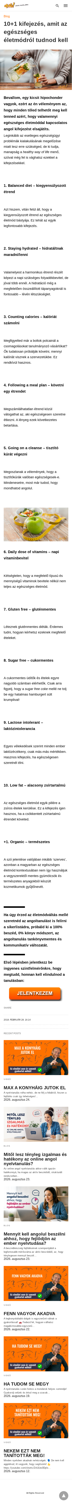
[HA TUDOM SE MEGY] (36, 1353)
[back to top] (63, 1495)
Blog (7, 16)
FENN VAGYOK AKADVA (29, 1313)
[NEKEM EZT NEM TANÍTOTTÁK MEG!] (36, 1420)
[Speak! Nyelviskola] (17, 5)
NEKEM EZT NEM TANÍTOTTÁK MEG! (24, 1453)
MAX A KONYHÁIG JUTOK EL (35, 1087)
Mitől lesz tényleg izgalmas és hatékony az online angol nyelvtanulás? (35, 1159)
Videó (7, 1079)
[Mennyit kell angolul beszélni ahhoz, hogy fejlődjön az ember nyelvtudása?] (36, 1203)
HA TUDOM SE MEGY (26, 1383)
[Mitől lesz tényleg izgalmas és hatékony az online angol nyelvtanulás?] (36, 1124)
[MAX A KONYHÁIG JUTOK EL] (36, 1057)
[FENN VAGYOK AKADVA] (36, 1283)
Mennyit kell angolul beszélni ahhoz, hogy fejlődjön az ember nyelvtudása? (34, 1239)
